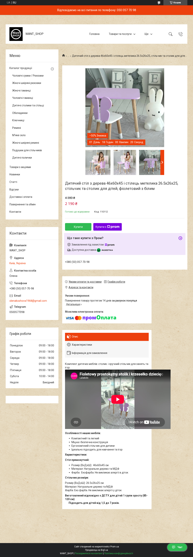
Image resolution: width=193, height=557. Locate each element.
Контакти (15, 211)
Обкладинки (20, 112)
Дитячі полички (22, 157)
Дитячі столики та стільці (28, 105)
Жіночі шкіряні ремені (25, 142)
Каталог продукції (20, 68)
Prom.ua (114, 546)
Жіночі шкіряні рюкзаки (26, 82)
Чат (180, 547)
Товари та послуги (120, 33)
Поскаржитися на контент (89, 553)
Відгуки (14, 189)
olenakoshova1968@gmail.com (28, 300)
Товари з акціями (20, 167)
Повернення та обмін (22, 204)
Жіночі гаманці (21, 90)
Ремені (16, 127)
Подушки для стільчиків (27, 150)
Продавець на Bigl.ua (96, 550)
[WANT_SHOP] (16, 34)
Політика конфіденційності (118, 553)
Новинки (14, 174)
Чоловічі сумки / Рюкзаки (28, 75)
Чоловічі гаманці (22, 97)
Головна (94, 33)
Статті (13, 181)
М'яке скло (19, 135)
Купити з (101, 226)
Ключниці (18, 120)
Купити (78, 226)
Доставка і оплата (20, 196)
